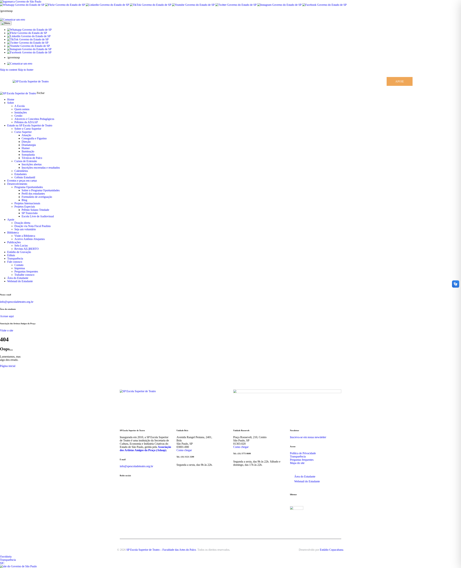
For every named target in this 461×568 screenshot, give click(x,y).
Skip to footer (25, 69)
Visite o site (6, 330)
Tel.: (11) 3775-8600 (242, 453)
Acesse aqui (7, 316)
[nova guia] (12, 19)
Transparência (298, 456)
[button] (29, 29)
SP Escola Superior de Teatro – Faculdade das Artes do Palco (161, 549)
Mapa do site (297, 462)
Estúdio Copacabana (331, 549)
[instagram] (427, 81)
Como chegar (184, 450)
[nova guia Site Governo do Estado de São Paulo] (20, 1)
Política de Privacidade (303, 453)
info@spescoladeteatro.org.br (16, 301)
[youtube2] (438, 81)
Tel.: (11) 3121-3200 (185, 457)
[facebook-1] (433, 81)
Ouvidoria (6, 556)
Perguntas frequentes (302, 459)
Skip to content (8, 69)
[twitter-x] (442, 81)
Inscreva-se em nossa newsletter (308, 437)
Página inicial (7, 365)
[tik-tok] (446, 81)
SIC (2, 563)
